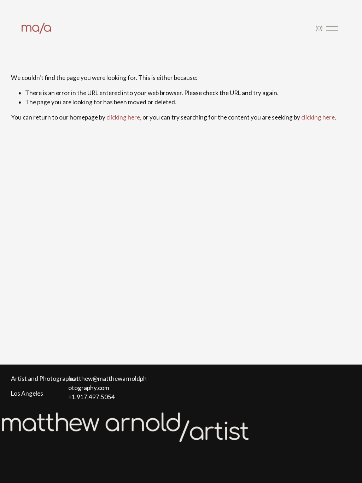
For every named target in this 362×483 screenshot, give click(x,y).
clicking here (123, 117)
